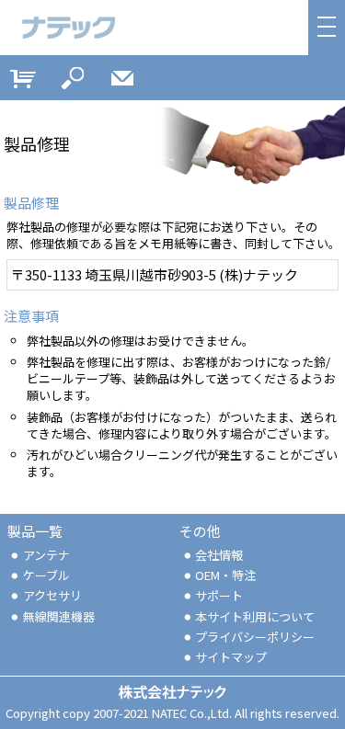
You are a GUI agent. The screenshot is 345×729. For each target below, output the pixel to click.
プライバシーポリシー (255, 636)
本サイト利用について (255, 616)
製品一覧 (35, 531)
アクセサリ (52, 595)
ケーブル (46, 575)
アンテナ (46, 555)
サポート (219, 595)
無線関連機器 (59, 616)
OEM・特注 (225, 575)
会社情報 (219, 555)
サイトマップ (231, 657)
